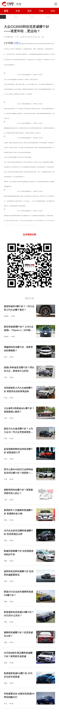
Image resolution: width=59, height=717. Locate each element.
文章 (18, 11)
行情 (16, 43)
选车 (29, 11)
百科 (53, 11)
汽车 (19, 4)
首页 (6, 11)
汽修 (41, 11)
